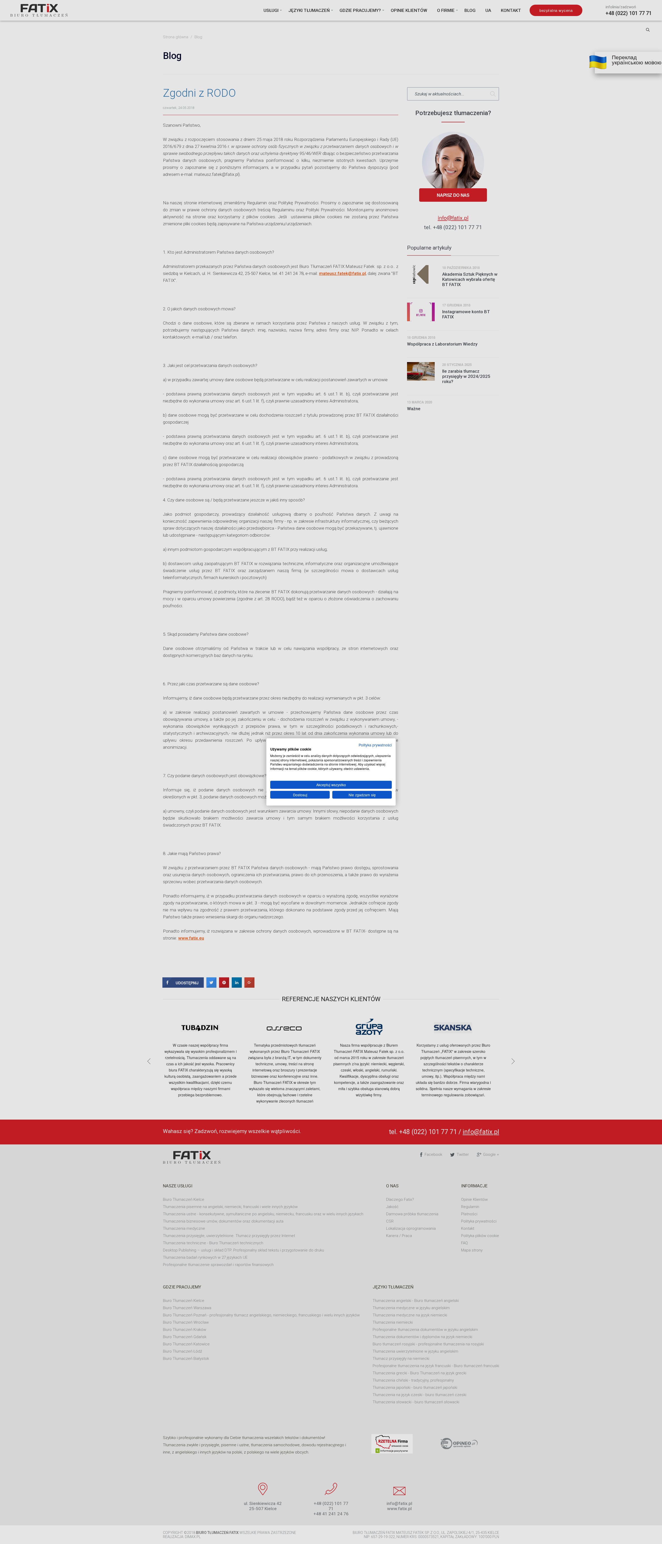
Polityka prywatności (375, 744)
